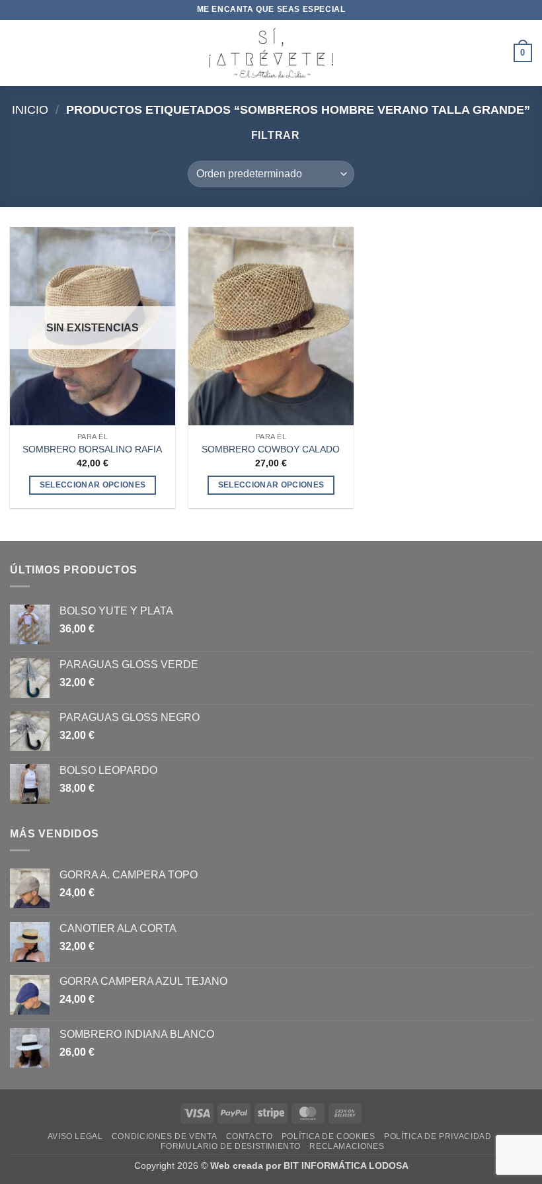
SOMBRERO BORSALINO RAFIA (92, 449)
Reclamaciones (346, 1146)
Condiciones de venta (164, 1136)
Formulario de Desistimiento (231, 1146)
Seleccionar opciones (93, 485)
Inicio (30, 109)
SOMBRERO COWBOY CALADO (271, 449)
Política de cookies (328, 1136)
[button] (18, 52)
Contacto (249, 1136)
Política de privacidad (437, 1136)
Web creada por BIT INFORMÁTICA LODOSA (309, 1165)
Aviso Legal (75, 1136)
